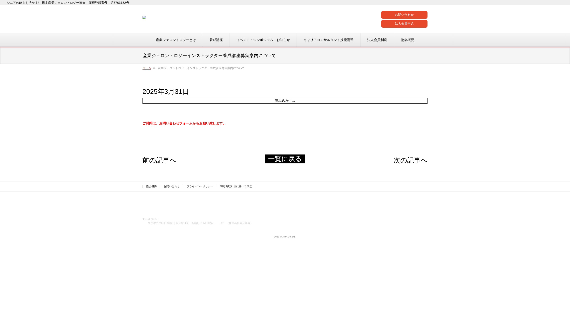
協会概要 (407, 40)
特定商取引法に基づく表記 (236, 186)
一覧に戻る (285, 158)
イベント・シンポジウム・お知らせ (263, 40)
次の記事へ (411, 160)
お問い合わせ (404, 14)
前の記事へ (159, 160)
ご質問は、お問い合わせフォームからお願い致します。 (184, 123)
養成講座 (216, 40)
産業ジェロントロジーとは (176, 40)
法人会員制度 (377, 40)
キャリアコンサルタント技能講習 (328, 40)
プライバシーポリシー (200, 186)
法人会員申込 (404, 23)
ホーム (146, 68)
